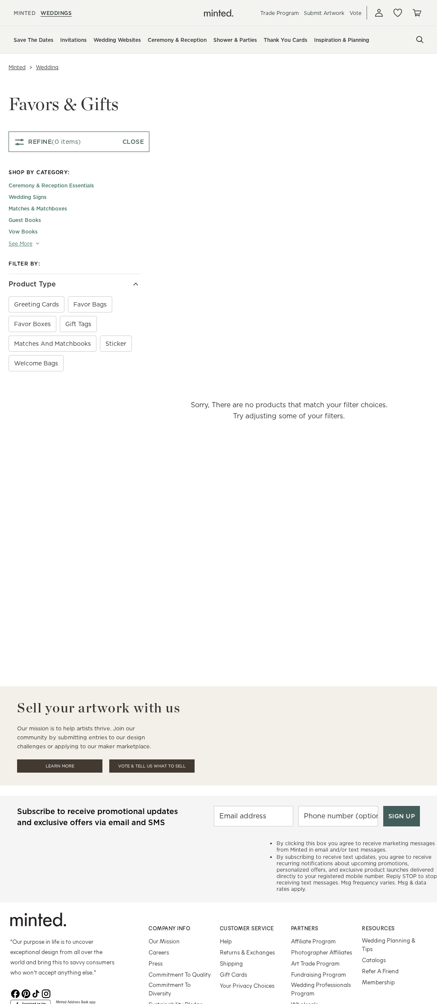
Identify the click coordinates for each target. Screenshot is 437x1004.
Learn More (60, 766)
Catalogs (374, 960)
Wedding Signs (28, 197)
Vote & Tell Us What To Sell (152, 766)
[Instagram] (46, 993)
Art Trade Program (315, 963)
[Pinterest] (25, 993)
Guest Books (25, 220)
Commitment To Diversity (170, 989)
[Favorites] (398, 13)
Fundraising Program (318, 974)
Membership (378, 982)
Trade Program (279, 13)
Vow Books (23, 231)
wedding (47, 67)
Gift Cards (233, 974)
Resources (378, 928)
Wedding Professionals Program (321, 989)
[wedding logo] (218, 13)
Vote (355, 13)
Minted (17, 67)
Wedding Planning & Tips (388, 944)
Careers (159, 952)
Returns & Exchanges (247, 952)
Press (156, 963)
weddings (56, 13)
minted (24, 13)
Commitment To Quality (180, 974)
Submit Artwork (324, 13)
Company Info (169, 928)
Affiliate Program (313, 941)
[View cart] (416, 13)
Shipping (231, 963)
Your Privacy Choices (247, 985)
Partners (304, 928)
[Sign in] (379, 13)
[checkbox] (36, 304)
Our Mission (164, 941)
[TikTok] (36, 993)
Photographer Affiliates (321, 952)
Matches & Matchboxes (38, 208)
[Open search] (420, 40)
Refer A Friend (380, 971)
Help (226, 941)
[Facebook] (15, 993)
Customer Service (247, 928)
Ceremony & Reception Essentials (51, 185)
